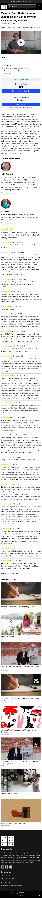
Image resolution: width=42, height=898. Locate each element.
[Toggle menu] (39, 6)
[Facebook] (6, 867)
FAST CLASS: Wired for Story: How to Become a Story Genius (20, 699)
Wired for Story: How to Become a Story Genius (17, 607)
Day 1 (4, 57)
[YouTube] (2, 867)
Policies (21, 895)
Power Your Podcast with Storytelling (14, 823)
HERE (29, 114)
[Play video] (21, 42)
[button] (37, 893)
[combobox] (22, 6)
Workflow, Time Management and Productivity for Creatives (18, 731)
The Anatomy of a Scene (9, 793)
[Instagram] (10, 867)
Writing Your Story (7, 636)
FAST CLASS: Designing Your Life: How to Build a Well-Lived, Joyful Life (20, 763)
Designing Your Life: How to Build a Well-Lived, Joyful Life (20, 667)
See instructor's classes (9, 193)
